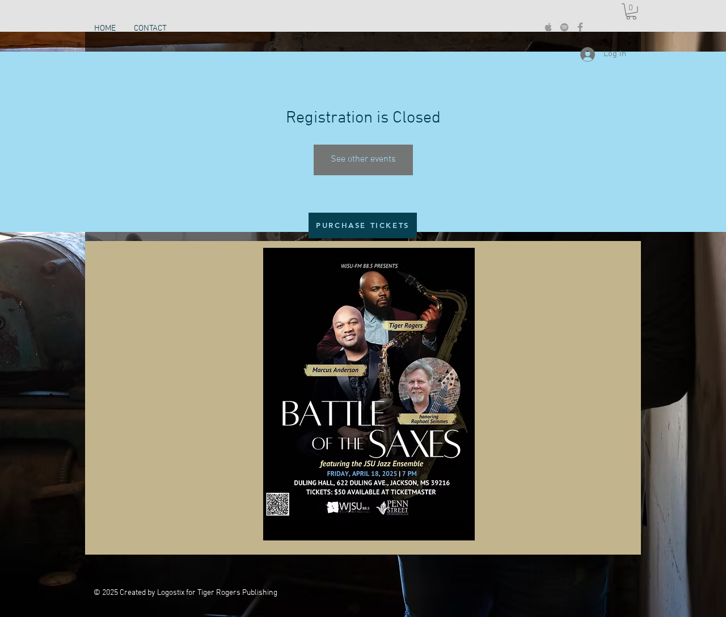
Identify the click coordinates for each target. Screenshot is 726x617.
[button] (631, 11)
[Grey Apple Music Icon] (548, 27)
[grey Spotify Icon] (564, 27)
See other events (363, 159)
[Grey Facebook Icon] (580, 27)
